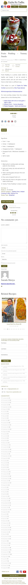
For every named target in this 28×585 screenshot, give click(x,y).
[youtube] (8, 7)
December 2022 (6, 476)
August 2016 (5, 567)
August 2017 (5, 556)
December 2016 (6, 563)
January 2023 (6, 474)
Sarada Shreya (23, 59)
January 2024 (6, 447)
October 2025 (6, 404)
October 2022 (6, 480)
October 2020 (6, 532)
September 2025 (6, 407)
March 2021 (5, 520)
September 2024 (6, 429)
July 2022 (5, 487)
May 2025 (5, 415)
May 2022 (5, 491)
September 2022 (6, 482)
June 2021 (5, 516)
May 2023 (5, 465)
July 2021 (5, 514)
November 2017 (6, 549)
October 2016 (6, 565)
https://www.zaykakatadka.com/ (13, 392)
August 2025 (5, 409)
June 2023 (5, 462)
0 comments (4, 61)
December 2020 (6, 527)
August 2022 (5, 485)
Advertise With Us (14, 575)
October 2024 (6, 427)
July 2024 (5, 433)
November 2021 (6, 505)
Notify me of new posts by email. (8, 263)
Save (8, 125)
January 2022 (6, 500)
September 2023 (6, 456)
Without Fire (14, 193)
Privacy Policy (21, 578)
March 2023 (5, 469)
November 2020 (6, 529)
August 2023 (5, 458)
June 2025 (5, 413)
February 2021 (6, 523)
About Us (6, 578)
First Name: (3, 343)
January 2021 (6, 525)
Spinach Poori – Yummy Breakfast (13, 104)
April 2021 (5, 518)
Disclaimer (15, 578)
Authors (10, 578)
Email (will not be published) (8, 250)
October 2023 (6, 453)
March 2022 (5, 496)
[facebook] (2, 7)
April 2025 (5, 418)
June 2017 (5, 561)
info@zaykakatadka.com (13, 388)
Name (4, 245)
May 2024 (5, 438)
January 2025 (6, 422)
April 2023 (5, 467)
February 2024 (6, 444)
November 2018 (6, 538)
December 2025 (6, 400)
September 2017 (6, 554)
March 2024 (5, 442)
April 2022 (5, 494)
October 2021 (6, 507)
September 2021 (6, 509)
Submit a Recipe (23, 6)
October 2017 (6, 552)
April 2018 (5, 540)
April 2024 (5, 440)
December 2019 (6, 536)
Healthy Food (15, 191)
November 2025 (6, 402)
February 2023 (6, 471)
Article (16, 59)
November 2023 (6, 451)
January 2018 (6, 545)
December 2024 (6, 424)
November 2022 (6, 478)
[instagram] (5, 7)
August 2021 (5, 511)
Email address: (4, 354)
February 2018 (6, 543)
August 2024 (5, 431)
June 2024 (5, 436)
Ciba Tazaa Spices (19, 88)
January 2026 (6, 398)
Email (3, 125)
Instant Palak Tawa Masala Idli (14, 324)
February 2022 (6, 498)
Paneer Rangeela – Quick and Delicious (15, 106)
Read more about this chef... (8, 283)
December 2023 (6, 449)
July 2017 (5, 558)
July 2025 (5, 411)
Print (13, 125)
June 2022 (5, 489)
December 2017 (6, 547)
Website (2, 256)
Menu (15, 6)
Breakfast (11, 195)
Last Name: (3, 348)
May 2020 (5, 534)
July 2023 (5, 460)
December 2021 (6, 503)
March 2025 (5, 420)
